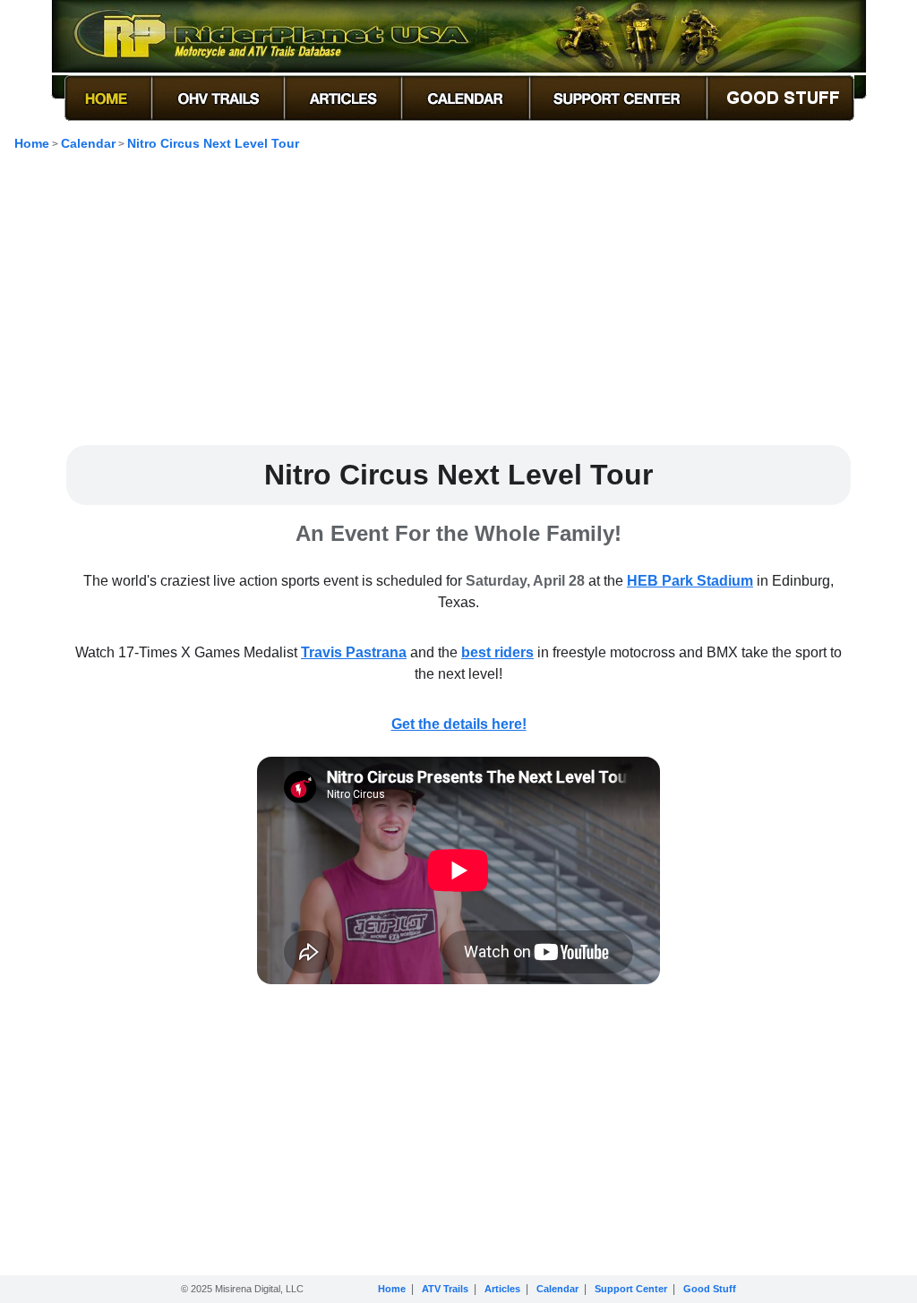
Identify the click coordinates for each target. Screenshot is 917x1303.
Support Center (631, 1288)
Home (31, 143)
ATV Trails (445, 1288)
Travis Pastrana (354, 652)
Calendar (88, 143)
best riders (497, 652)
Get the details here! (459, 724)
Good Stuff (709, 1288)
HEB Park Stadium (690, 580)
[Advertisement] (458, 305)
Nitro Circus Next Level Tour (213, 143)
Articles (502, 1288)
